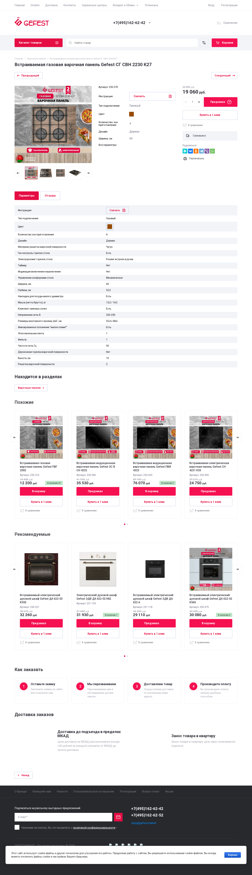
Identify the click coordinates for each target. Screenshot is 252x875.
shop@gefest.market (143, 823)
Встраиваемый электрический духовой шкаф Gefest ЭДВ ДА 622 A (153, 598)
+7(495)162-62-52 (147, 815)
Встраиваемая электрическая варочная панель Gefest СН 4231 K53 (209, 466)
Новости (62, 791)
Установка (151, 5)
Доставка (51, 5)
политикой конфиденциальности (94, 827)
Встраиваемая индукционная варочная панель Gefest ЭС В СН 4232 (95, 466)
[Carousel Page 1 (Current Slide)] (124, 524)
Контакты (69, 5)
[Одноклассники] (196, 151)
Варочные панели (36, 58)
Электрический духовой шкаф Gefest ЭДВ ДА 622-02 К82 (96, 596)
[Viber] (207, 151)
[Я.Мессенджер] (185, 151)
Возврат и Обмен (124, 5)
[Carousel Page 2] (127, 524)
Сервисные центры (94, 5)
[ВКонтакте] (190, 151)
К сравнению (195, 125)
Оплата (35, 5)
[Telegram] (201, 151)
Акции (169, 791)
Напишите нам (41, 791)
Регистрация (229, 5)
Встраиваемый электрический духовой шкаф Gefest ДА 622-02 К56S (210, 598)
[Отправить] (118, 817)
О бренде (21, 791)
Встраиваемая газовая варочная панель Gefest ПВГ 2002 (38, 466)
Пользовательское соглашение (93, 791)
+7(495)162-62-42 (129, 23)
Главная (20, 5)
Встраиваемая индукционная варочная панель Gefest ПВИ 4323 (152, 466)
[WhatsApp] (212, 151)
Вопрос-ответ (150, 791)
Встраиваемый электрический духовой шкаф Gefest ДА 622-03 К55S (41, 598)
